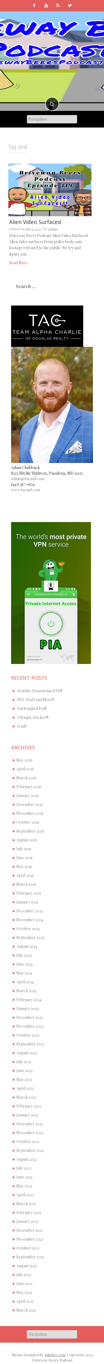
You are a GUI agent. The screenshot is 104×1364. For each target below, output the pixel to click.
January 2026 (27, 795)
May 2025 (24, 866)
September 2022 (30, 1150)
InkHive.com (55, 1354)
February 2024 (28, 999)
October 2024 (28, 928)
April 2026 (25, 769)
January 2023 (27, 1115)
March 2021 (26, 1310)
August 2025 (26, 840)
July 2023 (23, 1061)
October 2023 (27, 1035)
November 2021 (29, 1239)
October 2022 (27, 1141)
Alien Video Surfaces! (35, 222)
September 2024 (30, 937)
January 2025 (27, 902)
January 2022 (27, 1221)
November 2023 (29, 1026)
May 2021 (24, 1292)
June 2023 (24, 1070)
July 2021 (23, 1274)
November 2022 (29, 1132)
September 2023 (30, 1044)
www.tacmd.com (25, 489)
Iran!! (21, 726)
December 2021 (29, 1230)
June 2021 (24, 1283)
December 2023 (29, 1017)
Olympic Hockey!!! (33, 717)
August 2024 (26, 946)
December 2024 (29, 910)
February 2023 (28, 1106)
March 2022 (26, 1203)
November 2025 (29, 813)
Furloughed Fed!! (32, 708)
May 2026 (24, 760)
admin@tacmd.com (27, 478)
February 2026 (29, 786)
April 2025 (25, 875)
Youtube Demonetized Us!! (39, 690)
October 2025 (27, 822)
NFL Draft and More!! (35, 699)
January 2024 (27, 1008)
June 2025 (24, 857)
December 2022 (29, 1123)
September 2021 (30, 1256)
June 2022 (24, 1177)
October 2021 (27, 1248)
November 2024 (30, 919)
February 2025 (28, 893)
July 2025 (23, 848)
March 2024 (26, 990)
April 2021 (25, 1301)
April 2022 (25, 1194)
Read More (18, 262)
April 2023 (25, 1088)
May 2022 (24, 1186)
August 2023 (26, 1052)
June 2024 (24, 964)
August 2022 (26, 1159)
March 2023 (26, 1097)
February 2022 (28, 1212)
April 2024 (25, 981)
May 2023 (24, 1079)
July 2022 (23, 1168)
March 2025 (26, 884)
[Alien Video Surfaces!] (50, 189)
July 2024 (24, 955)
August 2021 (26, 1265)
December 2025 (29, 804)
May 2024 (24, 973)
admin (52, 229)
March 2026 (26, 777)
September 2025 (30, 831)
